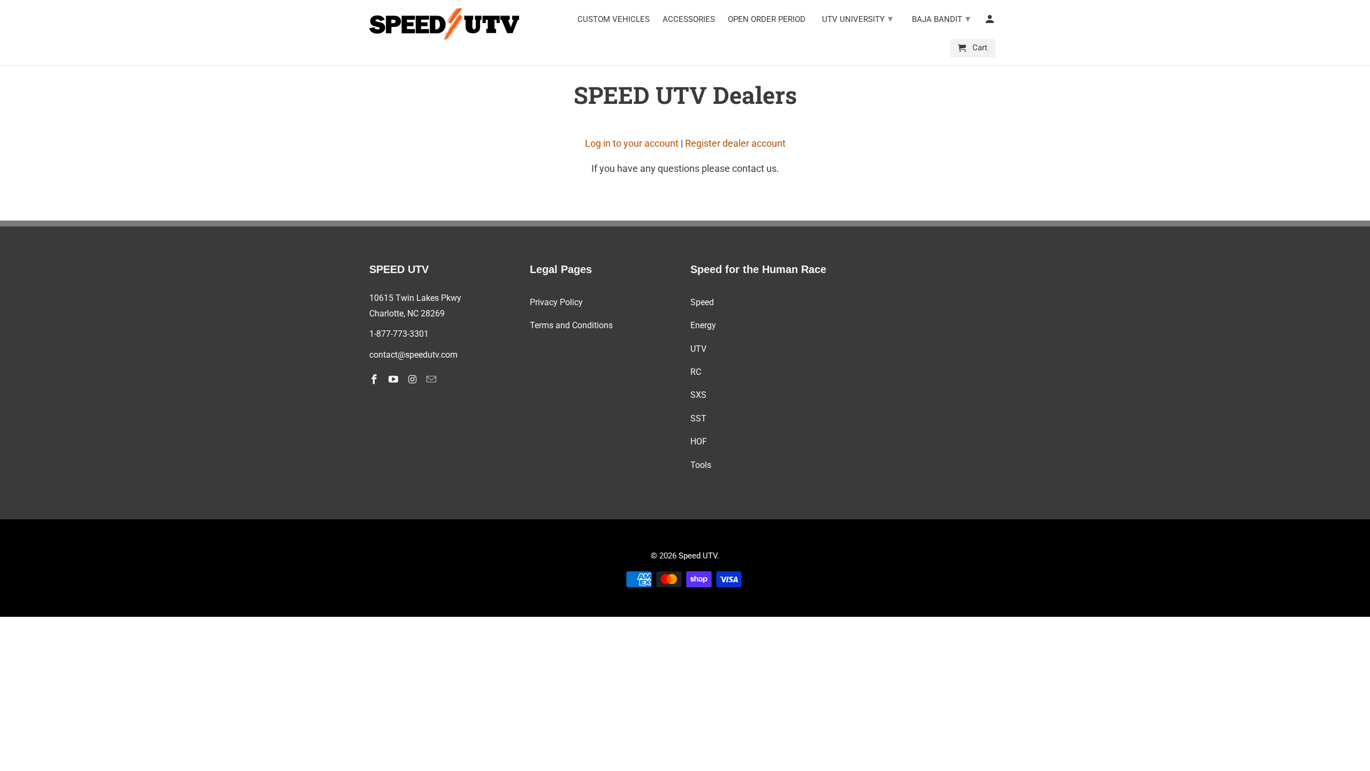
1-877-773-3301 (399, 334)
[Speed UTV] (444, 24)
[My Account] (990, 21)
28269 (433, 313)
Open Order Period (766, 19)
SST (698, 418)
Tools (700, 465)
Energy (703, 325)
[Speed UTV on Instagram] (414, 379)
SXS (698, 395)
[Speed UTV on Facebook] (375, 379)
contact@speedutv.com (413, 355)
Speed (702, 302)
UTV (698, 349)
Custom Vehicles (613, 19)
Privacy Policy (556, 302)
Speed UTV (698, 556)
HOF (698, 441)
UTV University (857, 18)
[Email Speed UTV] (432, 379)
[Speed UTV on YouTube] (394, 379)
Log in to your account (632, 143)
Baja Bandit (941, 18)
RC (695, 372)
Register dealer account (735, 143)
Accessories (689, 19)
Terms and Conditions (571, 325)
